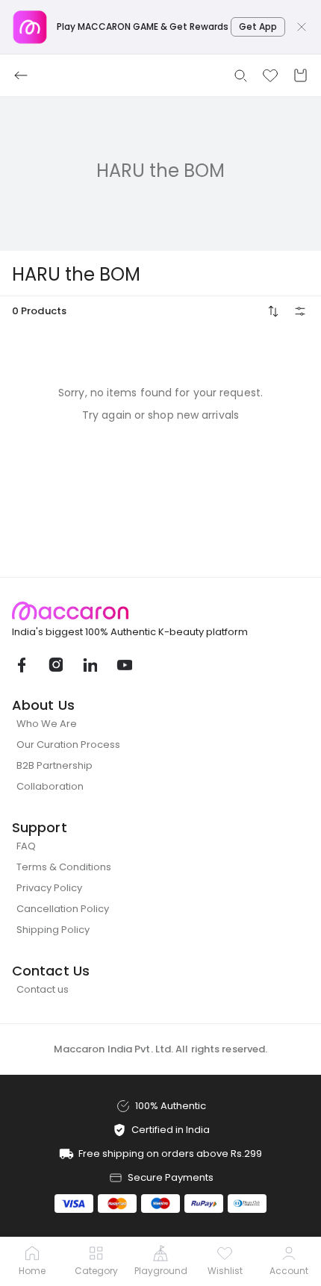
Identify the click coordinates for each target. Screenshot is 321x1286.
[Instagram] (55, 665)
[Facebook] (21, 665)
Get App (258, 26)
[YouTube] (124, 665)
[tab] (32, 1262)
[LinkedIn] (90, 665)
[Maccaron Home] (160, 611)
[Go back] (21, 75)
